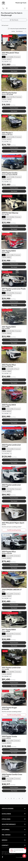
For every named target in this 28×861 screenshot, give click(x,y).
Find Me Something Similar (14, 530)
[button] (24, 8)
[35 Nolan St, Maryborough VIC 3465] (6, 8)
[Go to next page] (22, 798)
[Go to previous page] (5, 798)
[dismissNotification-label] (25, 848)
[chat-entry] (24, 856)
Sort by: (13, 31)
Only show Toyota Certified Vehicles (18, 28)
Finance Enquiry (14, 68)
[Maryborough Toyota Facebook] (3, 857)
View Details (14, 71)
